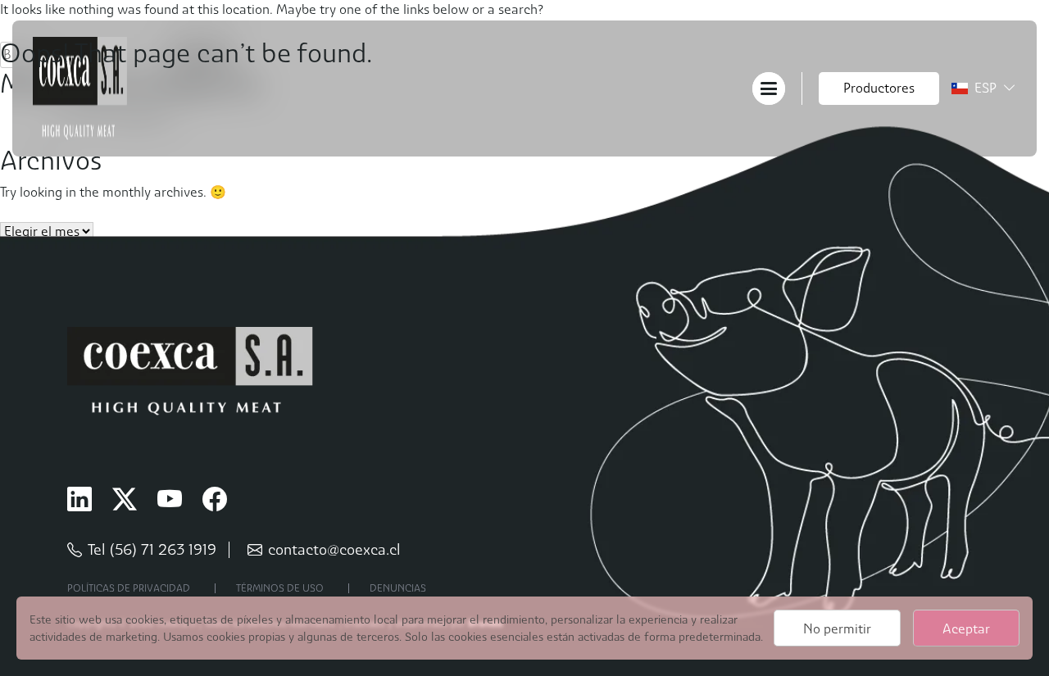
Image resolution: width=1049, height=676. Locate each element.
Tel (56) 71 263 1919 (152, 549)
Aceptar (966, 629)
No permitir (837, 629)
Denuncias (398, 588)
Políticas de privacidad (128, 588)
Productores (879, 88)
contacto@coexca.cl (334, 549)
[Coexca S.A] (80, 87)
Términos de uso (280, 588)
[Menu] (769, 87)
